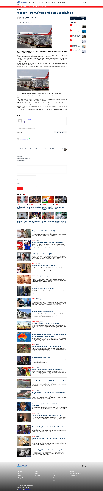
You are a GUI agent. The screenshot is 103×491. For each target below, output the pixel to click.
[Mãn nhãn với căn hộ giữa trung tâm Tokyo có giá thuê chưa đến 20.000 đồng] (24, 441)
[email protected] (28, 489)
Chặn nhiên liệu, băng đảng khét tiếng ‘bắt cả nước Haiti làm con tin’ (47, 427)
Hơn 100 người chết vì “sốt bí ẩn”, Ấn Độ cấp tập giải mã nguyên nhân (61, 207)
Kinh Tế (19, 473)
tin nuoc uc (20, 6)
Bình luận (18, 164)
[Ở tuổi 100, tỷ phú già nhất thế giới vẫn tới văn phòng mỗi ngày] (24, 417)
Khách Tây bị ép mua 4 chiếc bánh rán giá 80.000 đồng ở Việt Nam (47, 369)
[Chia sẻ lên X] (20, 23)
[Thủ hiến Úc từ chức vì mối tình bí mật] (24, 360)
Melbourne (33, 275)
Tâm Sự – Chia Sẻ (61, 2)
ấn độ (20, 128)
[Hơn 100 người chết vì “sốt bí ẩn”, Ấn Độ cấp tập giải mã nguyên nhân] (61, 199)
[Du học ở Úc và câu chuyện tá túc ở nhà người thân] (24, 268)
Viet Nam (41, 6)
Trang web (18, 183)
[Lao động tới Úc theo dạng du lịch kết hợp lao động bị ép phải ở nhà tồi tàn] (24, 383)
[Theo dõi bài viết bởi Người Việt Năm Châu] (18, 18)
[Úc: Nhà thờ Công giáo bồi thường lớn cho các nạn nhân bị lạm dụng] (24, 452)
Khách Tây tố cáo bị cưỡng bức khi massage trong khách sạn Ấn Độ (35, 207)
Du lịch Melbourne (38, 477)
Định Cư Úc (54, 478)
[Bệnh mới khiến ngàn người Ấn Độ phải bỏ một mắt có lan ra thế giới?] (61, 215)
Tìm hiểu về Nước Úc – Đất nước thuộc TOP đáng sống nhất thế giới (76, 31)
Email (18, 179)
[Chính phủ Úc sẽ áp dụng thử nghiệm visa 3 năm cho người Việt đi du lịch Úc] (84, 41)
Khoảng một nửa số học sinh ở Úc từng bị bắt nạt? (43, 288)
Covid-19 (29, 6)
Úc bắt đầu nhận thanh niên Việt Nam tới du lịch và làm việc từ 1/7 (76, 25)
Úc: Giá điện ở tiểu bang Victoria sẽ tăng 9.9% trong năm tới (45, 323)
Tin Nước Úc (31, 2)
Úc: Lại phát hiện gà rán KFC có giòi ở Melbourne (43, 277)
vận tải (34, 128)
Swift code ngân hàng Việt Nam (75, 473)
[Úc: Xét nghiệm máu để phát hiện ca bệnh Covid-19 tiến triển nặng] (24, 256)
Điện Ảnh (54, 477)
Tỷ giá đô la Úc (72, 471)
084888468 (20, 489)
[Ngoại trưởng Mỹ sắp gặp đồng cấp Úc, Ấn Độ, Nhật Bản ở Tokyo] (35, 215)
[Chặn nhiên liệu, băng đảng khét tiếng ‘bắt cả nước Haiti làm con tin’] (24, 429)
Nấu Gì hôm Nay (20, 475)
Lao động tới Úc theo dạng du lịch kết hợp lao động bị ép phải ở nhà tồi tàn (49, 380)
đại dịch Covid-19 (24, 128)
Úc (31, 6)
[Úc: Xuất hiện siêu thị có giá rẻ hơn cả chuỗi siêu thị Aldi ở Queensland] (24, 245)
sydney (45, 6)
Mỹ (33, 6)
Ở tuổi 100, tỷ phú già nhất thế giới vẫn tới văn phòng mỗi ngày (46, 415)
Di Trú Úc (36, 473)
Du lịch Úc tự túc (38, 478)
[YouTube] (82, 18)
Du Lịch (54, 475)
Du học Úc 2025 (38, 475)
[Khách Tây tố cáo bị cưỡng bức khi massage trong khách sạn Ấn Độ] (35, 199)
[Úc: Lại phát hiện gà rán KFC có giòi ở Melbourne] (24, 279)
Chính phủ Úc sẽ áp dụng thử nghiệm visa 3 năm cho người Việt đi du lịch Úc (76, 40)
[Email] (23, 23)
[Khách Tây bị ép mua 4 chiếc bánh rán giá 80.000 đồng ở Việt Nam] (24, 371)
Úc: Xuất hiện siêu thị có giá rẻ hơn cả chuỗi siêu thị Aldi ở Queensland (48, 242)
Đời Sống (54, 480)
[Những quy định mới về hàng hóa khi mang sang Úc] (84, 36)
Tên (17, 174)
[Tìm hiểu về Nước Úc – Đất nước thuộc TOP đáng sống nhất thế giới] (84, 31)
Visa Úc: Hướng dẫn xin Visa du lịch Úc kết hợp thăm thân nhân (76, 50)
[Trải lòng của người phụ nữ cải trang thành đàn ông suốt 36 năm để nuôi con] (22, 199)
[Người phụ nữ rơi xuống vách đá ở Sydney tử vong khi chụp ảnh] (24, 348)
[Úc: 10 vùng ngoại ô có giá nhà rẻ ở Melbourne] (24, 314)
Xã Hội (18, 204)
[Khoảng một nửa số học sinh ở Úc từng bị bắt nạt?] (24, 291)
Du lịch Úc (48, 2)
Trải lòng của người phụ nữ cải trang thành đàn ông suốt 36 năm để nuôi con (22, 207)
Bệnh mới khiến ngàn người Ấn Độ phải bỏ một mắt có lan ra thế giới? (60, 222)
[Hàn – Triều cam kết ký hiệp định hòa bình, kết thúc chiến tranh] (24, 302)
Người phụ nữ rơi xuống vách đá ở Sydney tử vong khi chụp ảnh (46, 346)
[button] (26, 23)
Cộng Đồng (54, 2)
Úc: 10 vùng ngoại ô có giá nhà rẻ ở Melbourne (42, 311)
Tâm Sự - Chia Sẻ (34, 263)
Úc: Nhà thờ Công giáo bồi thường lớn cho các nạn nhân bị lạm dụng (47, 450)
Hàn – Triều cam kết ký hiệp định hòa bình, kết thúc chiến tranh (46, 300)
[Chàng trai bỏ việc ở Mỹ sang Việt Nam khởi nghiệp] (24, 233)
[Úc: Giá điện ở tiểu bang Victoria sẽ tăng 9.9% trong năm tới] (24, 325)
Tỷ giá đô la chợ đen (73, 475)
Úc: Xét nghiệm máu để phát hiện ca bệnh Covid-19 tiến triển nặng (47, 254)
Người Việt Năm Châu (25, 17)
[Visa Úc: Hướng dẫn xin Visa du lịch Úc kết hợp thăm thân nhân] (84, 51)
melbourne (37, 6)
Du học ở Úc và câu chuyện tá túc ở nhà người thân (43, 265)
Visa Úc (43, 2)
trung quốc (24, 6)
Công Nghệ (54, 473)
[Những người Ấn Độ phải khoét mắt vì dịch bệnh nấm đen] (22, 215)
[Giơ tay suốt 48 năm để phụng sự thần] (48, 215)
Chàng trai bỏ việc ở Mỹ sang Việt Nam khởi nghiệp (43, 231)
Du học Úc (38, 2)
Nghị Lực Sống (20, 477)
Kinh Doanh (20, 471)
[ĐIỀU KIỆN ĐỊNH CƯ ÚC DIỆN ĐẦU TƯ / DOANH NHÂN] (84, 46)
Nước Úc (36, 471)
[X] (74, 18)
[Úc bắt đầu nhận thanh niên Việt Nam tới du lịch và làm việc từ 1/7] (84, 26)
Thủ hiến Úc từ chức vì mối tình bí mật (41, 357)
